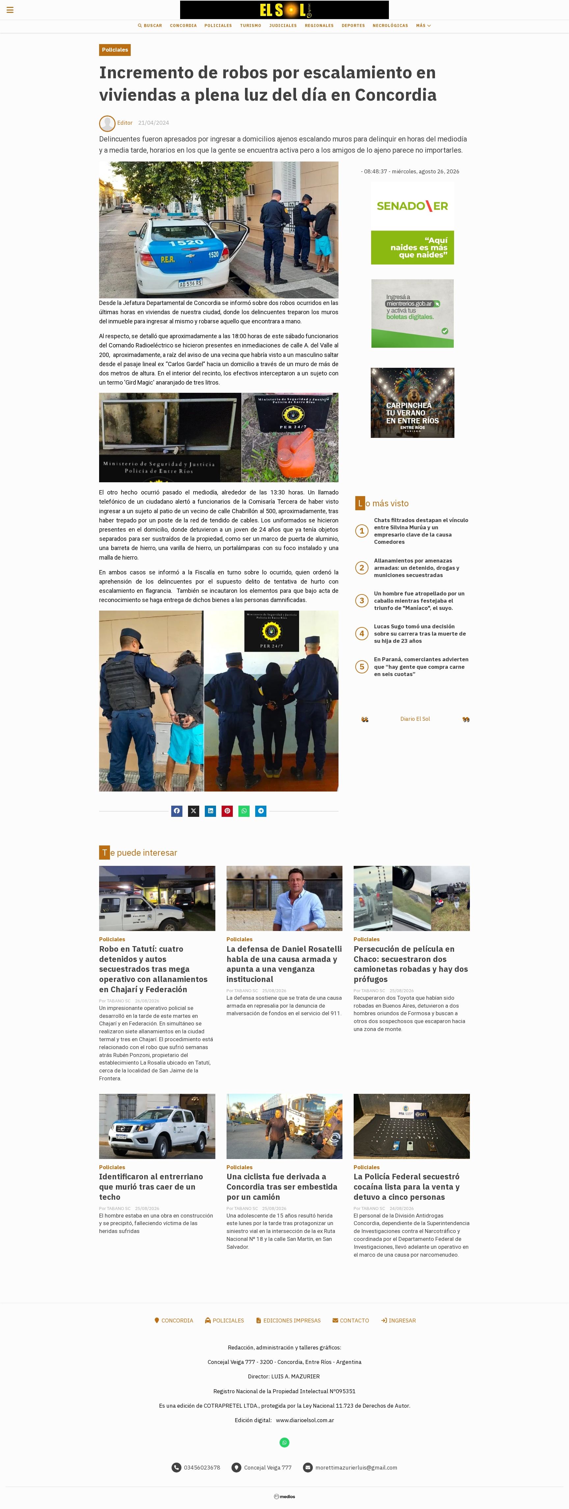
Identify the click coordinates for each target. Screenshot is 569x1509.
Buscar (152, 25)
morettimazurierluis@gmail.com (356, 1467)
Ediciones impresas (291, 1320)
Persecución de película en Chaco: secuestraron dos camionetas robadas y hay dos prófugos (411, 964)
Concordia (183, 25)
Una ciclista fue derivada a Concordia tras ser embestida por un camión (282, 1186)
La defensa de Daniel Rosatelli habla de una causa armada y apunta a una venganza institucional (284, 964)
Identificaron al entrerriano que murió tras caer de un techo (151, 1186)
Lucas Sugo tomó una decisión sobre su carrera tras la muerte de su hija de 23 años (420, 633)
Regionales (319, 25)
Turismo (250, 25)
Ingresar (402, 1320)
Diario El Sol (415, 718)
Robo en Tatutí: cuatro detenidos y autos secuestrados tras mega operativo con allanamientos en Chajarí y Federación (153, 969)
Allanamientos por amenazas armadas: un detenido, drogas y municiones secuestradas (416, 568)
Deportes (353, 25)
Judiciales (283, 25)
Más (421, 25)
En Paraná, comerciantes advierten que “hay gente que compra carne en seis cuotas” (421, 666)
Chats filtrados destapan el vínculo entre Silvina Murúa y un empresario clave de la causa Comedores (421, 530)
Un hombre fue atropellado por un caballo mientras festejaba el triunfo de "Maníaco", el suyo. (419, 601)
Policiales (218, 25)
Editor (125, 122)
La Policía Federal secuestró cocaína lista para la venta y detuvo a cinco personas (407, 1186)
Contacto (354, 1320)
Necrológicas (390, 25)
